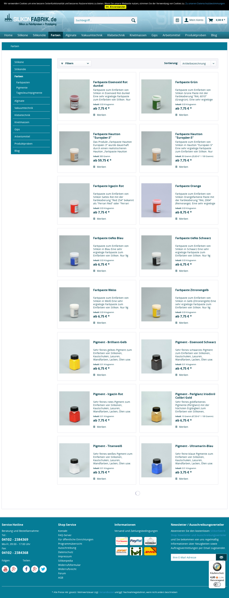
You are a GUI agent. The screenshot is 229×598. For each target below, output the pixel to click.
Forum (62, 573)
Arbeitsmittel (22, 136)
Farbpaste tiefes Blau (108, 238)
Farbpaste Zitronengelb (192, 290)
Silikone (19, 62)
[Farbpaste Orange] (156, 200)
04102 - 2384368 (15, 552)
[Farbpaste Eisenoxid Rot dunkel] (74, 96)
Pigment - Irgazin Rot (108, 394)
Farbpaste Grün (186, 82)
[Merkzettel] (177, 20)
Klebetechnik (22, 115)
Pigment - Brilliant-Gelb (110, 342)
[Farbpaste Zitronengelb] (156, 304)
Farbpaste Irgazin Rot (108, 186)
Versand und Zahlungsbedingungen (136, 531)
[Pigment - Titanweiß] (74, 460)
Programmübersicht (70, 543)
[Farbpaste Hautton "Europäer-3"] (74, 148)
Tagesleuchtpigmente (29, 92)
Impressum (65, 556)
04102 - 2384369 (15, 539)
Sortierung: (171, 63)
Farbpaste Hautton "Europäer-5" (189, 135)
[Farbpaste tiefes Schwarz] (156, 252)
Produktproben (23, 143)
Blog (17, 150)
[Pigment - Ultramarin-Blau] (156, 460)
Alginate (19, 100)
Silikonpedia (65, 560)
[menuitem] (105, 20)
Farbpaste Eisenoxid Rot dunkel (110, 83)
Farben (18, 76)
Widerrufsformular (69, 565)
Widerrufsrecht (67, 569)
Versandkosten (106, 592)
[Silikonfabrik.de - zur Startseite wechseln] (31, 20)
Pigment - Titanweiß (107, 446)
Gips (17, 129)
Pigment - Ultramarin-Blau (194, 446)
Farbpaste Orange (188, 186)
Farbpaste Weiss (104, 290)
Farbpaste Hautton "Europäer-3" (106, 135)
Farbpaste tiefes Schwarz (193, 238)
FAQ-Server (65, 535)
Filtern (69, 63)
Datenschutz (65, 552)
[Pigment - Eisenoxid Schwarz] (156, 356)
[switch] (217, 584)
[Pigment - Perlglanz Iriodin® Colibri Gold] (156, 408)
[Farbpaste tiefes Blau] (74, 252)
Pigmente (22, 87)
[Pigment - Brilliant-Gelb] (74, 356)
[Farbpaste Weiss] (74, 304)
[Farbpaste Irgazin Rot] (74, 200)
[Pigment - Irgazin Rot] (74, 408)
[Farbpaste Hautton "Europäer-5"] (156, 148)
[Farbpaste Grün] (156, 96)
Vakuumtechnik (23, 108)
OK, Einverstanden (115, 6)
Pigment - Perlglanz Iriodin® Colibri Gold (195, 395)
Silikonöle (20, 69)
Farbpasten (23, 82)
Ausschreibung (67, 547)
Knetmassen (21, 122)
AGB (60, 577)
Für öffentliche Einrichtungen (75, 539)
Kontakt (62, 531)
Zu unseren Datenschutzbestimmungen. (205, 3)
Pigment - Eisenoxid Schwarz (195, 342)
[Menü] (223, 563)
